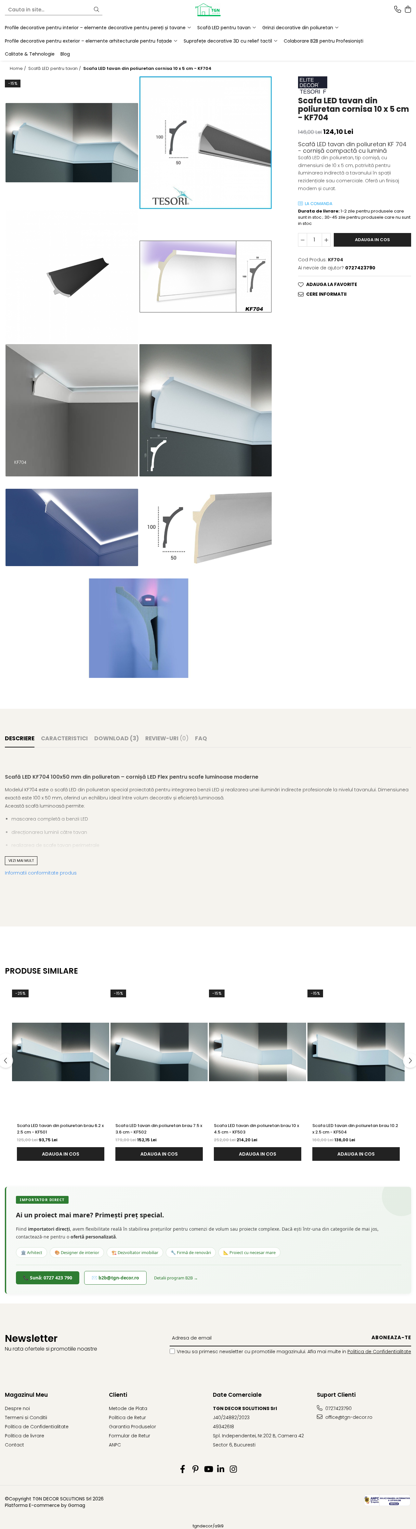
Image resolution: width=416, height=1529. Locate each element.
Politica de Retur (127, 1417)
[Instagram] (233, 1469)
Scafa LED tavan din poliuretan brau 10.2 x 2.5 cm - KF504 (355, 1128)
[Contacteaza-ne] (397, 10)
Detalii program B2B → (176, 1278)
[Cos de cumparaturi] (407, 10)
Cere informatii (326, 294)
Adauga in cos (372, 240)
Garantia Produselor (132, 1426)
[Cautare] (96, 10)
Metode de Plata (128, 1408)
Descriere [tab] (19, 738)
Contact (14, 1445)
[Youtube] (208, 1469)
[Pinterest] (195, 1469)
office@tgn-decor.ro (348, 1417)
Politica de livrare (24, 1435)
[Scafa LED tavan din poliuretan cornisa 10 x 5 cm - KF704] (72, 143)
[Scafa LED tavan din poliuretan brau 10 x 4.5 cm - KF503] (257, 1052)
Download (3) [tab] (116, 738)
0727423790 (338, 1408)
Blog (65, 54)
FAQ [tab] (201, 738)
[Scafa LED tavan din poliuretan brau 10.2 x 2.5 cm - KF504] (356, 1052)
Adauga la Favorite (331, 284)
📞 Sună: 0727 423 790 (47, 1278)
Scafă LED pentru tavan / (55, 68)
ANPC (115, 1445)
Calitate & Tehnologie (30, 54)
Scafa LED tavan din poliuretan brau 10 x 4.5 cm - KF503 (256, 1128)
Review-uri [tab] (166, 738)
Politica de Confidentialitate (379, 1351)
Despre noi (17, 1408)
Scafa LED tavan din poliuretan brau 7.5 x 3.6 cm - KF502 (158, 1128)
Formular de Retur (129, 1435)
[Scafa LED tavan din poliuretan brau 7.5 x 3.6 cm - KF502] (159, 1052)
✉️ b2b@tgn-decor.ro (115, 1278)
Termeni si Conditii (26, 1417)
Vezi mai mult (21, 860)
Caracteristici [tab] (64, 738)
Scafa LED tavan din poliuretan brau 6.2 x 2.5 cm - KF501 (60, 1128)
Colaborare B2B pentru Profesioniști (323, 41)
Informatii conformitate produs (41, 873)
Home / (18, 68)
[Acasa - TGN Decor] (208, 9)
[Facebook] (182, 1469)
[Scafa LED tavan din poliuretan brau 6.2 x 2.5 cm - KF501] (60, 1052)
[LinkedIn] (221, 1469)
